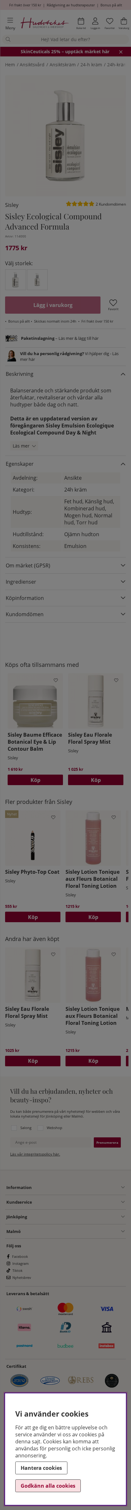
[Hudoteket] (45, 23)
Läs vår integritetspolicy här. (35, 1154)
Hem (10, 65)
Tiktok (17, 1270)
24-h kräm (91, 65)
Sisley (11, 204)
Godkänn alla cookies (48, 1485)
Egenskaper (20, 463)
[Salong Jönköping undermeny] (76, 1217)
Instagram (20, 1263)
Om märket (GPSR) (28, 565)
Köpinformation (25, 598)
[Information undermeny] (78, 1187)
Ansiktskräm (63, 65)
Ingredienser (21, 581)
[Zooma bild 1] (65, 135)
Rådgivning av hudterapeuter (71, 5)
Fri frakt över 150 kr (25, 5)
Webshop (54, 1127)
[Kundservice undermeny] (78, 1202)
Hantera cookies (41, 1467)
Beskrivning (19, 373)
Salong (25, 1127)
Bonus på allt (111, 5)
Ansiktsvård (32, 65)
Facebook (20, 1256)
